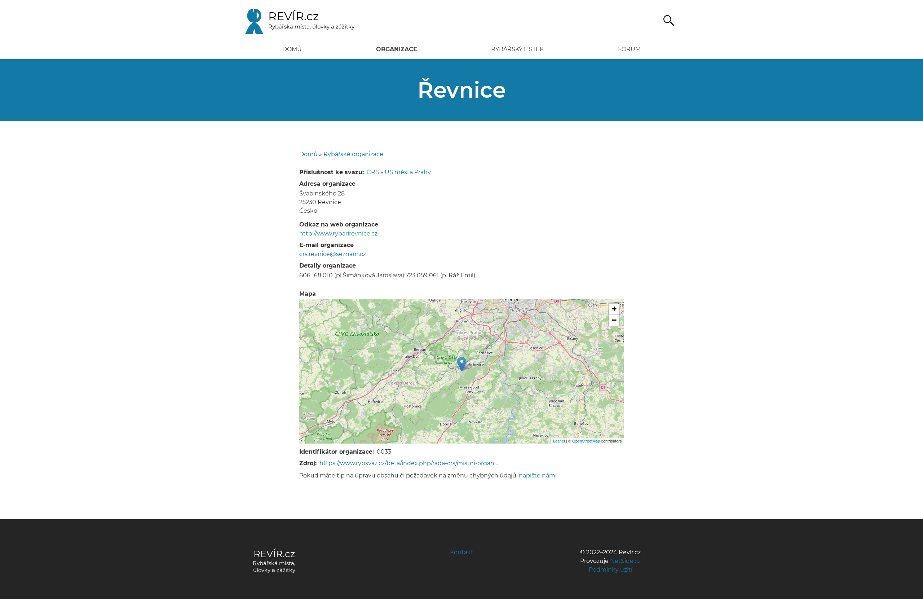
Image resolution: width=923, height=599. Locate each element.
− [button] (614, 320)
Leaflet (559, 441)
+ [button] (614, 308)
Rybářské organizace (353, 154)
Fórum (629, 49)
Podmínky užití (610, 569)
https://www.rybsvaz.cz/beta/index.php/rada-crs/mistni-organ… (408, 463)
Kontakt (461, 552)
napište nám (537, 475)
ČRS (373, 172)
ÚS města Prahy (408, 172)
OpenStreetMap (586, 441)
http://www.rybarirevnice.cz (338, 233)
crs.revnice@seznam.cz (332, 254)
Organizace (396, 49)
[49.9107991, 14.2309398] (461, 364)
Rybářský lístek (517, 49)
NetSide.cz (625, 561)
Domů (292, 49)
